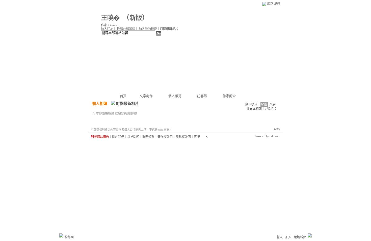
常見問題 (133, 137)
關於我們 (118, 137)
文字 (273, 104)
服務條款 (148, 137)
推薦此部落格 (126, 29)
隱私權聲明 (183, 137)
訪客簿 (202, 96)
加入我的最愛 (148, 29)
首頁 (123, 96)
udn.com (275, 136)
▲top (276, 128)
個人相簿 (174, 96)
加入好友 (107, 29)
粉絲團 (69, 237)
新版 (135, 17)
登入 (280, 237)
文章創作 (146, 96)
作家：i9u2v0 (109, 25)
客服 (197, 137)
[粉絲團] (61, 235)
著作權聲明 (165, 137)
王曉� (110, 17)
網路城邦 (273, 4)
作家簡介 (229, 96)
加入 (288, 237)
